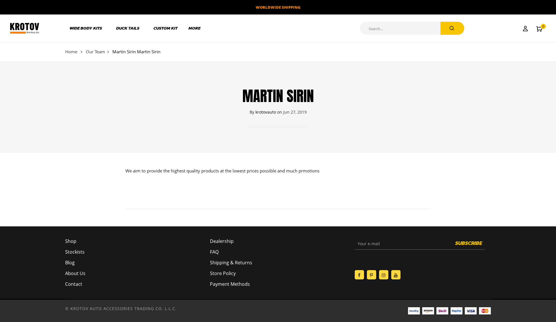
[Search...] (452, 28)
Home (71, 51)
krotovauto (265, 112)
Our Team (95, 51)
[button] (539, 28)
